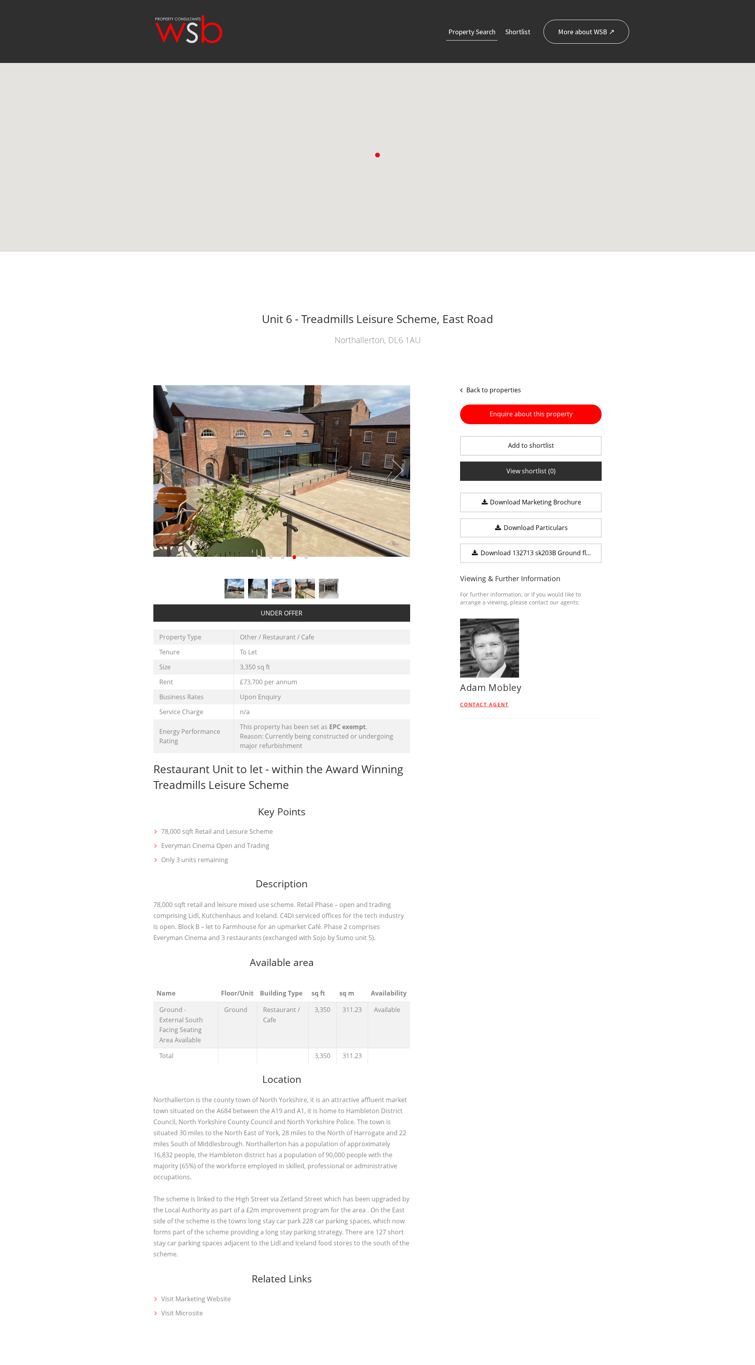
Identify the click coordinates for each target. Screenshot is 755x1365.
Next (392, 470)
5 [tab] (305, 559)
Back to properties (493, 390)
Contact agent (484, 704)
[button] (377, 155)
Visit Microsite (182, 1313)
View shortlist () (531, 471)
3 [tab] (281, 559)
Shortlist (517, 31)
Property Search (471, 31)
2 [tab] (270, 559)
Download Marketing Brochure (534, 502)
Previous (171, 470)
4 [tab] (293, 559)
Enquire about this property (531, 414)
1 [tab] (258, 559)
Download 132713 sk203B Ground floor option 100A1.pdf (540, 553)
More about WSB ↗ (586, 31)
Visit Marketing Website (196, 1299)
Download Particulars (535, 527)
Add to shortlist (531, 445)
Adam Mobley (491, 687)
